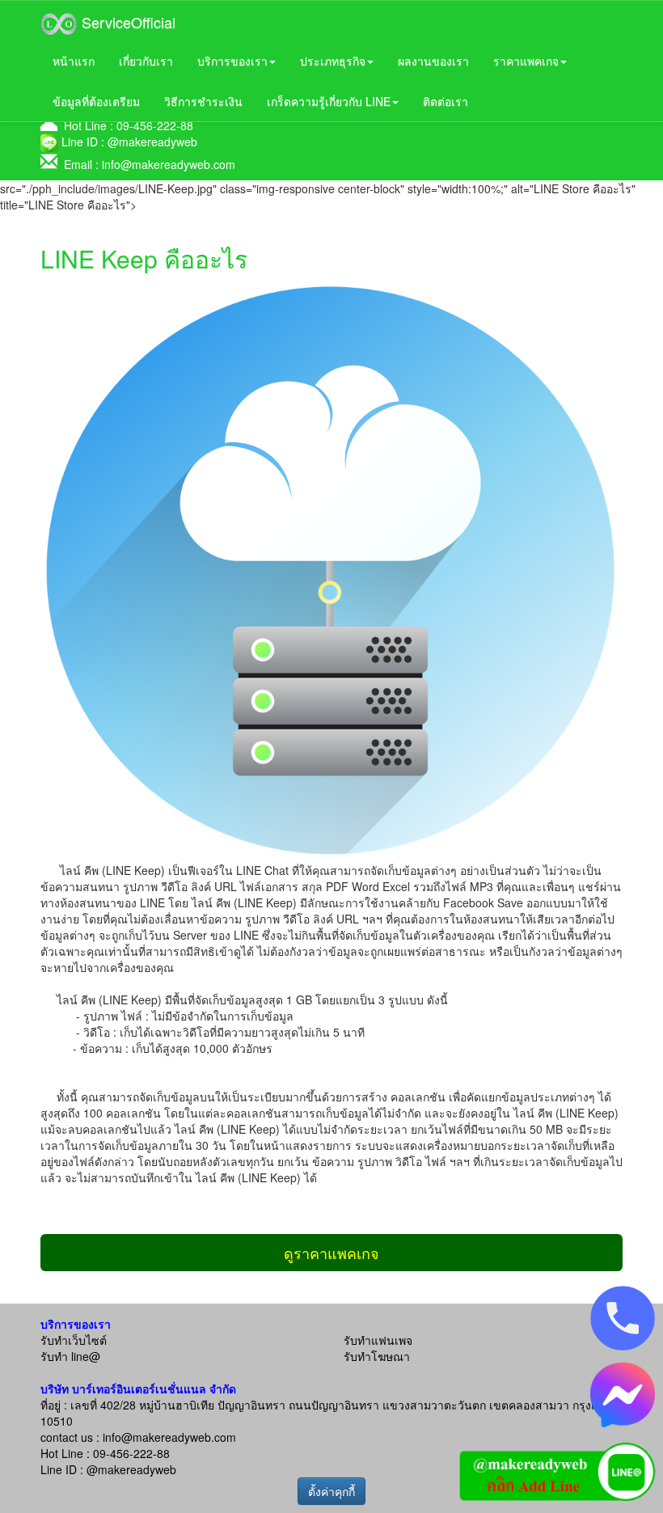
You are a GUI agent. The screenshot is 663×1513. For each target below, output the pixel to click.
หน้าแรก (74, 61)
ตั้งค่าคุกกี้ (331, 1491)
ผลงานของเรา (433, 61)
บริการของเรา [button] (232, 61)
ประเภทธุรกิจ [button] (332, 61)
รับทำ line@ (70, 1356)
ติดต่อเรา (445, 101)
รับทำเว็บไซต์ (73, 1340)
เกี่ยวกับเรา (146, 61)
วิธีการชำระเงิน (203, 101)
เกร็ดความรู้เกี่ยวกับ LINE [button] (329, 101)
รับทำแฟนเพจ (378, 1340)
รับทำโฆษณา (377, 1356)
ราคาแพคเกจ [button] (526, 61)
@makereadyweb (152, 141)
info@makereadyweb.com (168, 164)
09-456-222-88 (154, 125)
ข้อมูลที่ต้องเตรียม (96, 101)
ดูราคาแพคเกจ (331, 1252)
